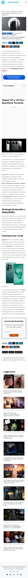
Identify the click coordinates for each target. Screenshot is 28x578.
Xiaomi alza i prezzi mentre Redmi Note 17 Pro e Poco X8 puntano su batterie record (14, 481)
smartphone (19, 352)
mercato (11, 352)
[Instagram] (14, 574)
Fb (10, 43)
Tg (11, 46)
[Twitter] (7, 574)
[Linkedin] (10, 574)
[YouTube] (21, 574)
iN (17, 43)
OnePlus (4, 70)
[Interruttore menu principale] (3, 2)
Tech (7, 11)
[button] (26, 2)
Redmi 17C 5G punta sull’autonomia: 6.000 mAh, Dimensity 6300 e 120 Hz (12, 414)
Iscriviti (14, 335)
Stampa (16, 46)
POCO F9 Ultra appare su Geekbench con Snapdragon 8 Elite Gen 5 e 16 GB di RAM (13, 526)
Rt (7, 46)
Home (3, 11)
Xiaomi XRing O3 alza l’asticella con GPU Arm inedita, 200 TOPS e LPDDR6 (13, 459)
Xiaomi (9, 33)
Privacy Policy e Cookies (14, 571)
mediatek (5, 352)
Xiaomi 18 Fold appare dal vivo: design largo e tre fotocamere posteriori (13, 392)
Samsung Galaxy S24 (16, 68)
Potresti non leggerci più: (14, 77)
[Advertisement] (14, 122)
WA (21, 43)
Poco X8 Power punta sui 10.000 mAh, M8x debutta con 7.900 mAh (14, 504)
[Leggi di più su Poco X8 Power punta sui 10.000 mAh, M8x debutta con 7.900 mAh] (14, 493)
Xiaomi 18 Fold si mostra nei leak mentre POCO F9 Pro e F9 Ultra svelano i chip (14, 437)
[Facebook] (17, 574)
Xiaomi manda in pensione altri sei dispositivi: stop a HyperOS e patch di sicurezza (14, 549)
